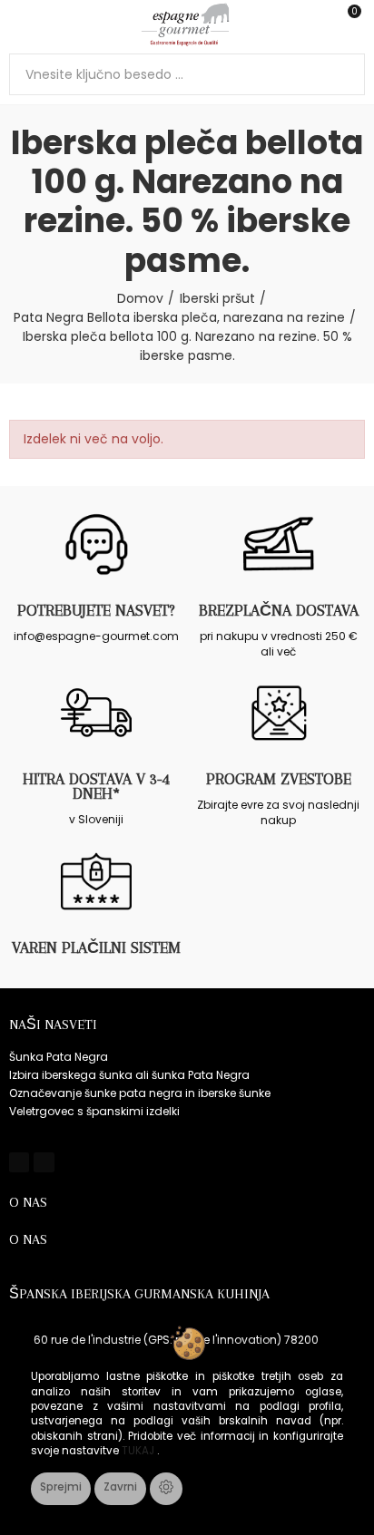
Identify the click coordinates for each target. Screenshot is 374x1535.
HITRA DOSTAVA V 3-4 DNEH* (96, 786)
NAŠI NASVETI (53, 1024)
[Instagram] (44, 1162)
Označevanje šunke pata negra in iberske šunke (140, 1093)
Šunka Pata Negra (58, 1056)
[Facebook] (19, 1162)
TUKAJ (139, 1450)
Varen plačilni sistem (96, 947)
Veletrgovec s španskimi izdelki (94, 1111)
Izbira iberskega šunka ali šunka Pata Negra (129, 1075)
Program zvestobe (278, 779)
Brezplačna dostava (279, 610)
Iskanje (344, 74)
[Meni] (17, 24)
